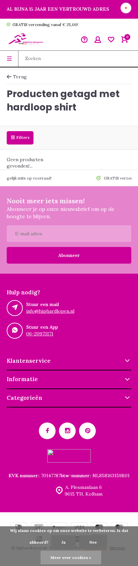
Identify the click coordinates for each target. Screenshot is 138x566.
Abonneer (69, 255)
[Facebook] (47, 430)
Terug (20, 77)
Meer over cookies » (71, 557)
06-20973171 (39, 334)
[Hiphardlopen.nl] (27, 40)
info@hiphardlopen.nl (50, 311)
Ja (63, 542)
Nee (93, 542)
